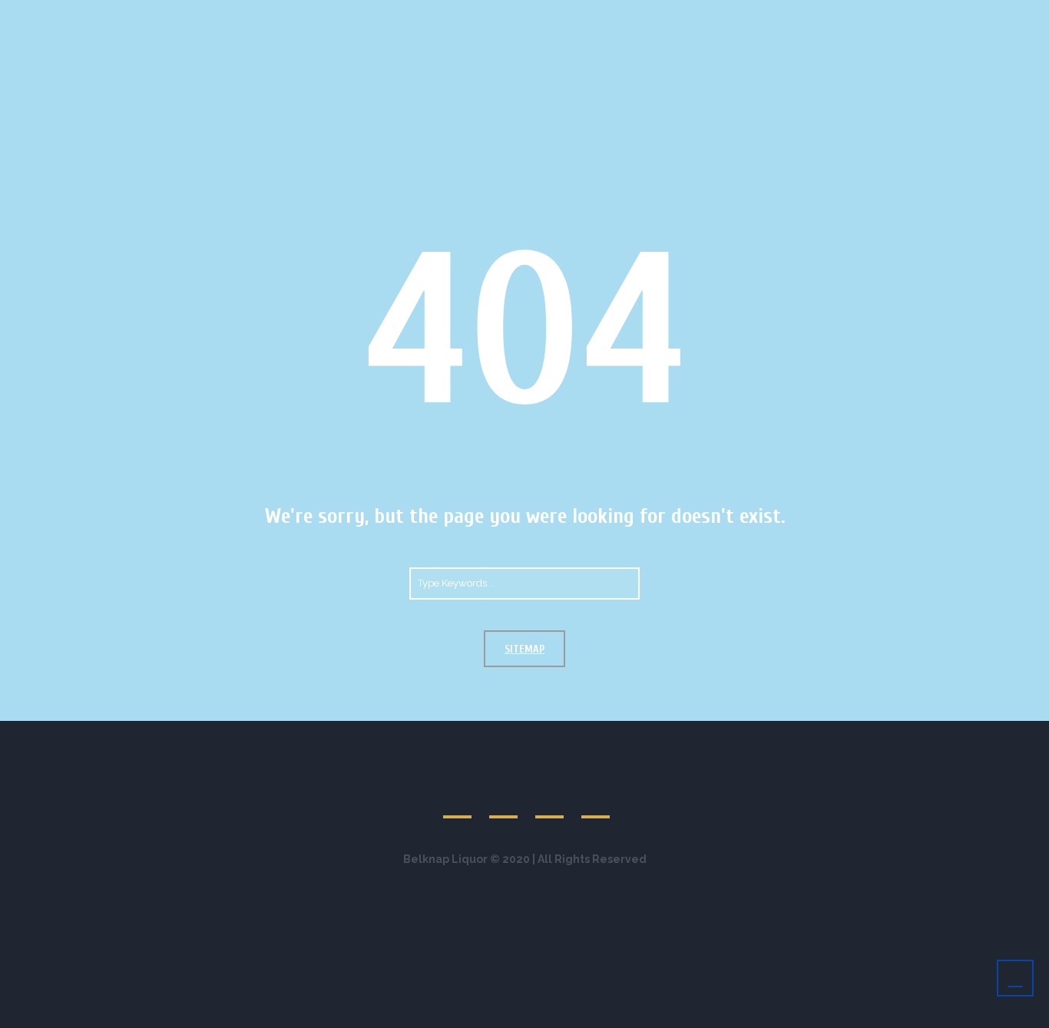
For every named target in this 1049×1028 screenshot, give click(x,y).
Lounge (773, 83)
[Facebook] (842, 14)
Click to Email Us (388, 15)
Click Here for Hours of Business (557, 15)
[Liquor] (860, 14)
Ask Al (849, 83)
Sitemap (524, 649)
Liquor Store (680, 83)
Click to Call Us (264, 15)
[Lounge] (824, 14)
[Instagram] (877, 14)
